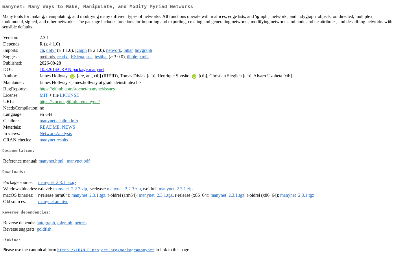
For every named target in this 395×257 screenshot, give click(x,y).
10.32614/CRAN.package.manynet (72, 69)
